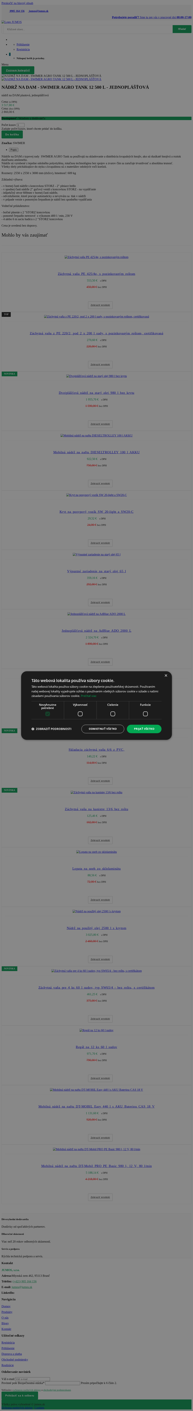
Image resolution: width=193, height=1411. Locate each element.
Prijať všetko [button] (144, 729)
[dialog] (96, 705)
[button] (51, 729)
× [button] (165, 675)
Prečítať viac (88, 696)
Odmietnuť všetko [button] (103, 729)
